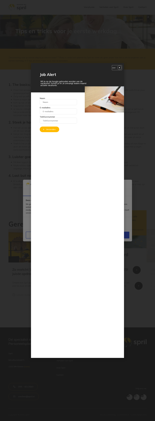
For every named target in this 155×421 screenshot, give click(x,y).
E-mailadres (45, 108)
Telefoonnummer (47, 117)
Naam (42, 98)
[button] (117, 68)
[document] (77, 210)
